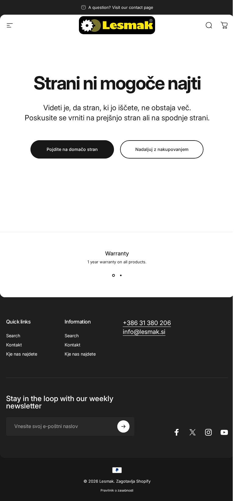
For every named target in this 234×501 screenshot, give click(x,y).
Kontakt (14, 344)
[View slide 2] (120, 275)
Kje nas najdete (21, 354)
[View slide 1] (113, 275)
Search (13, 335)
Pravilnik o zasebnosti (117, 490)
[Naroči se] (123, 426)
